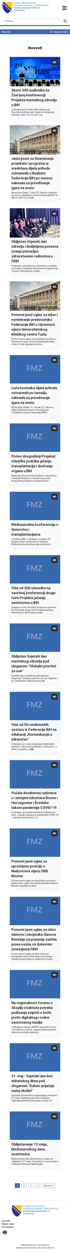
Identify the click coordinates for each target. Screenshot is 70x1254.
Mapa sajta (8, 1223)
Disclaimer (8, 1227)
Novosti (6, 31)
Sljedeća (48, 1185)
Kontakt (6, 1220)
